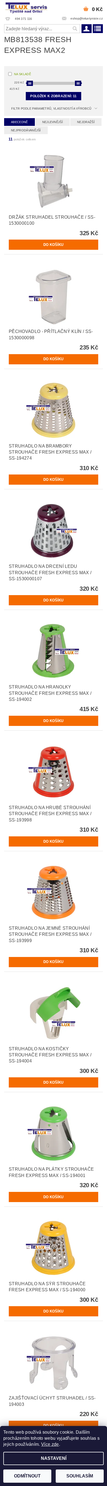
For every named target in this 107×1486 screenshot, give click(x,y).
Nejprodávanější (26, 130)
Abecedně (19, 122)
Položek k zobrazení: (53, 96)
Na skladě (22, 74)
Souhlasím (79, 1476)
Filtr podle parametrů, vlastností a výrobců (51, 108)
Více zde (50, 1444)
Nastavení (53, 1458)
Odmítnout (27, 1476)
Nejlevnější (52, 122)
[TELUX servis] (26, 7)
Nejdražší (86, 122)
